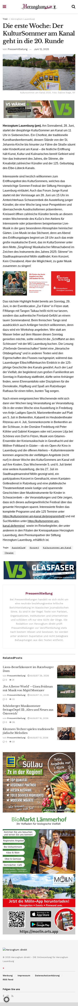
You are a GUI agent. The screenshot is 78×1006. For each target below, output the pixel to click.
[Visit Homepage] (39, 7)
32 (13, 699)
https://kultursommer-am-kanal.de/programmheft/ (34, 516)
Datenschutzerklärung (47, 975)
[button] (6, 999)
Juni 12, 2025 (41, 49)
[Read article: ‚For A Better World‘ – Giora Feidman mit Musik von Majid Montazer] (66, 691)
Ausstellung (19, 547)
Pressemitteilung (17, 49)
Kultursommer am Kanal (57, 547)
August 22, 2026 (39, 695)
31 (12, 680)
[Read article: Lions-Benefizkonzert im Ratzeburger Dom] (66, 671)
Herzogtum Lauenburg (23, 19)
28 (13, 722)
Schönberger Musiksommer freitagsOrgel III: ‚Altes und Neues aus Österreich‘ (28, 709)
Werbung (8, 975)
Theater (9, 553)
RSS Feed (8, 979)
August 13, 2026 (38, 737)
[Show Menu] (4, 6)
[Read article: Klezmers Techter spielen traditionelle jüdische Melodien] (66, 733)
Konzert (34, 547)
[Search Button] (73, 6)
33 (13, 741)
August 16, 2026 (38, 718)
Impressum (24, 975)
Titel (5, 19)
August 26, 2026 (39, 675)
